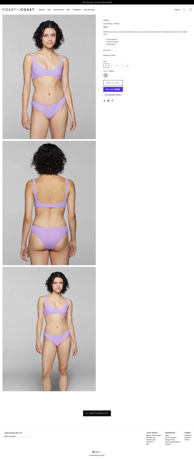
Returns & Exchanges (153, 435)
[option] (97, 2)
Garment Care (151, 440)
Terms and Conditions (172, 442)
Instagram (187, 435)
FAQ (147, 444)
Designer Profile (109, 55)
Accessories (59, 10)
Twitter (186, 440)
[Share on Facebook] (104, 100)
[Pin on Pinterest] (112, 100)
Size (104, 61)
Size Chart (107, 50)
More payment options (113, 95)
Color (108, 71)
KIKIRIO (106, 20)
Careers (168, 444)
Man (49, 10)
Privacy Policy (170, 440)
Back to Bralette (98, 413)
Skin (68, 10)
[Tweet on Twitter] (108, 100)
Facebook (187, 437)
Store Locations (170, 437)
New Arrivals (89, 10)
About (167, 435)
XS (106, 65)
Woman (42, 10)
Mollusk (105, 75)
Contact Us (150, 442)
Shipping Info (150, 437)
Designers (77, 10)
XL (128, 65)
